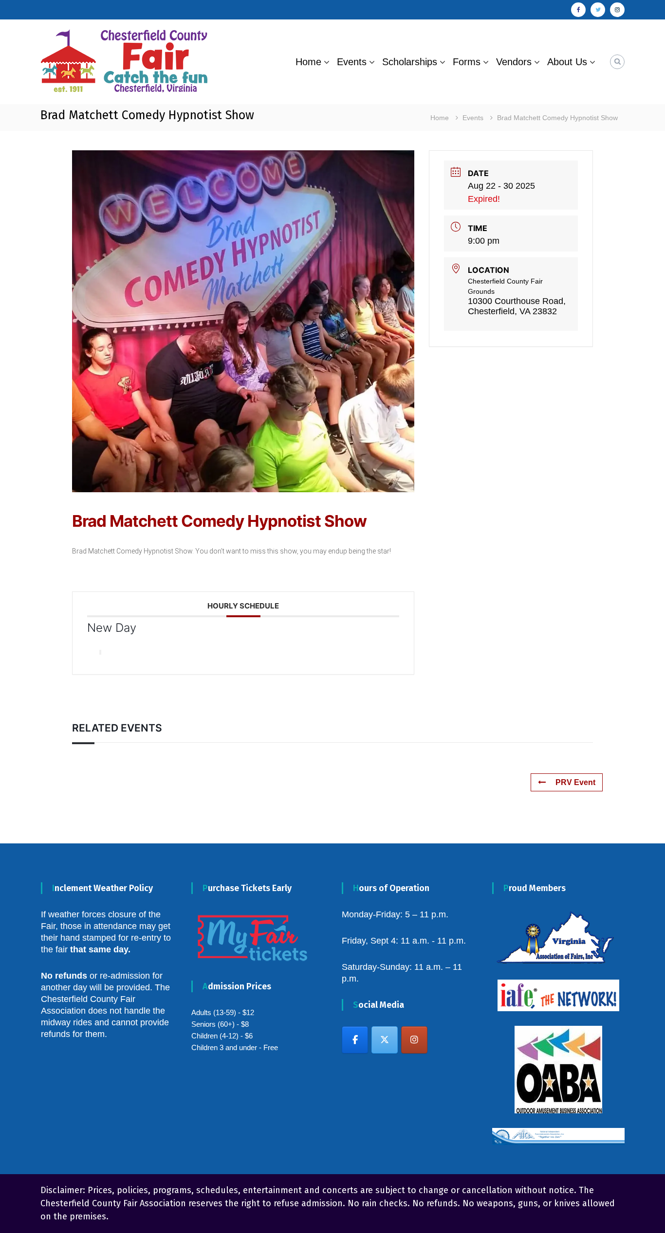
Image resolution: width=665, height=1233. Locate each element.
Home (308, 61)
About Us (567, 61)
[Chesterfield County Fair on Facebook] (355, 1040)
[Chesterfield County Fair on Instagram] (414, 1040)
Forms (466, 61)
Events (352, 61)
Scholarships (409, 61)
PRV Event (575, 782)
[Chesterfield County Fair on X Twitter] (384, 1040)
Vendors (514, 61)
